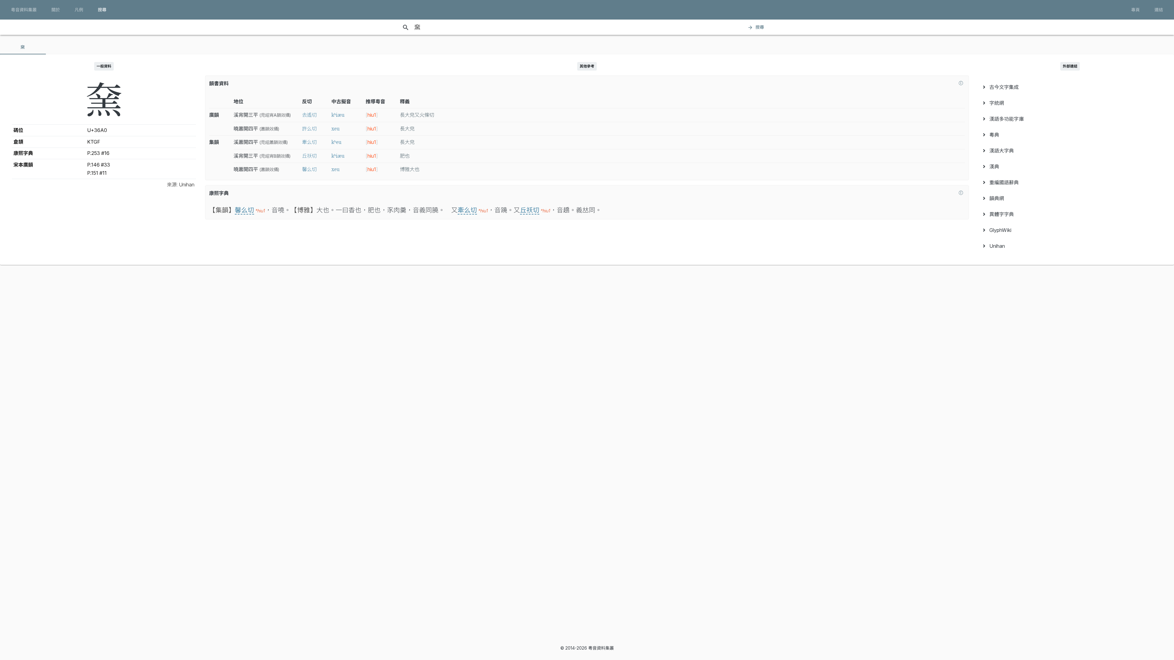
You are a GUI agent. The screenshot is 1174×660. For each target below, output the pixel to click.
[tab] (23, 47)
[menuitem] (1070, 87)
